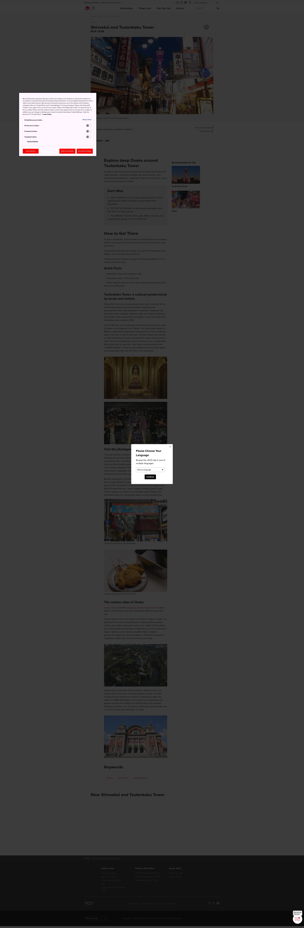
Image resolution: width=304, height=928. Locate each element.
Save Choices (30, 151)
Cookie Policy (46, 114)
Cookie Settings (32, 141)
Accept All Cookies (84, 151)
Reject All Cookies (67, 151)
